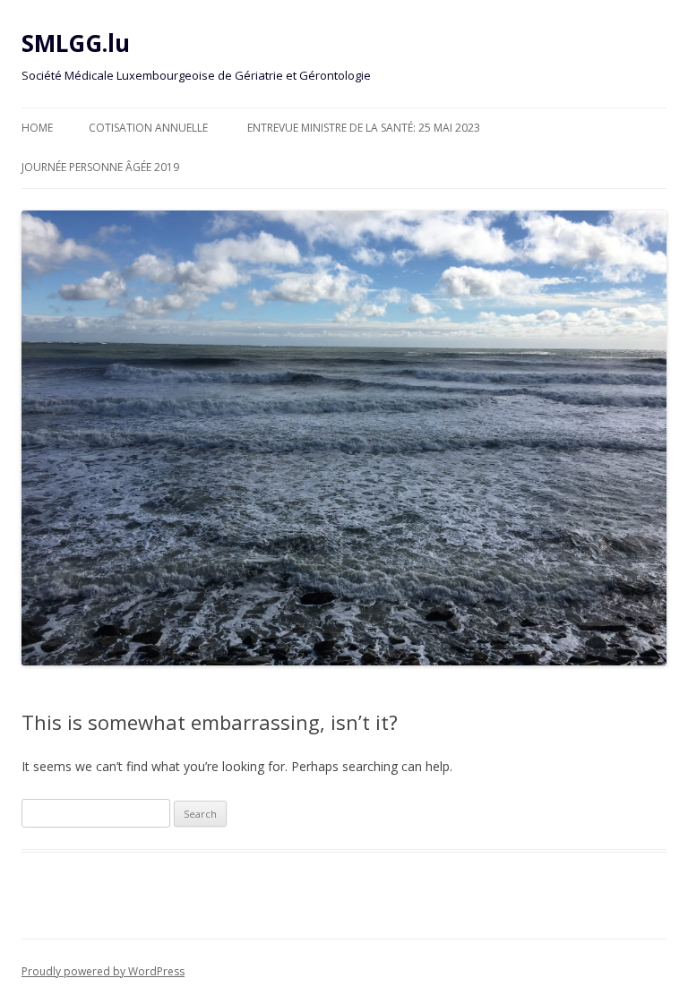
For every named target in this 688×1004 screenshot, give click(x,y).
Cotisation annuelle (148, 127)
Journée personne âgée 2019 (100, 167)
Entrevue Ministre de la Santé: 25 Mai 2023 (363, 127)
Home (37, 127)
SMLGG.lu (76, 43)
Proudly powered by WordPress (103, 971)
